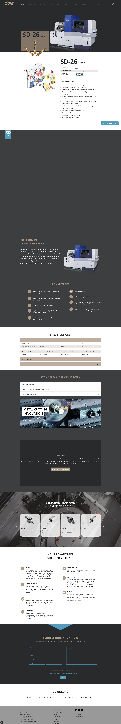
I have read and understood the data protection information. (64, 673)
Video (75, 4)
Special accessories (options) (30, 394)
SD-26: (22, 4)
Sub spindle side (26, 364)
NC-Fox (56, 714)
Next (103, 525)
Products (57, 710)
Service (56, 721)
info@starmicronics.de (30, 721)
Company (57, 717)
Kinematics (31, 4)
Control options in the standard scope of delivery (36, 389)
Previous (16, 525)
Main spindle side (27, 359)
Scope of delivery (63, 4)
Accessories (85, 4)
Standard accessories (28, 384)
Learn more (29, 421)
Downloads (97, 4)
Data (51, 4)
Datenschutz (79, 716)
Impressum (78, 714)
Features (43, 4)
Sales (56, 719)
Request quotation (110, 123)
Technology (58, 712)
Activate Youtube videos (60, 469)
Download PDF (48, 697)
